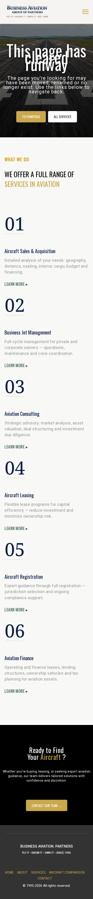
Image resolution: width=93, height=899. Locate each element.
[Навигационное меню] (85, 12)
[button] (46, 890)
